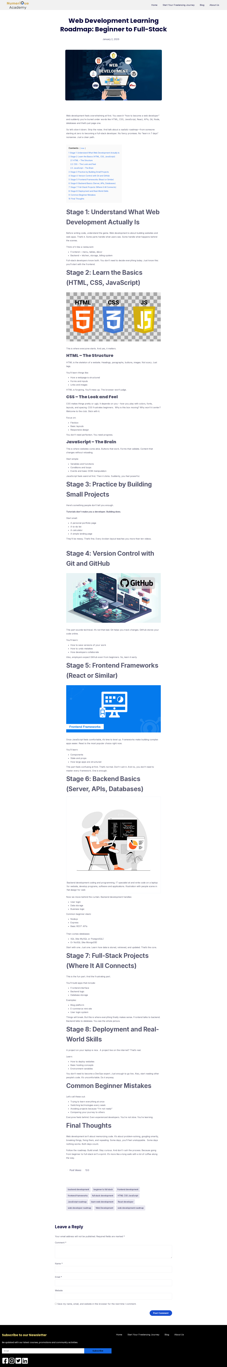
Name (59, 1263)
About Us (214, 5)
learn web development (102, 1201)
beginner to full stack (103, 1189)
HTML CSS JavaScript (128, 1195)
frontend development (127, 1189)
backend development (78, 1189)
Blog (202, 5)
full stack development (102, 1195)
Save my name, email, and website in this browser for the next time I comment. (96, 1304)
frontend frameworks (78, 1195)
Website (59, 1290)
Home (154, 5)
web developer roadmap (79, 1208)
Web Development (104, 1208)
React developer (125, 1201)
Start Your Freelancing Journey (179, 5)
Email (58, 1277)
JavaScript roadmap (77, 1201)
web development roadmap (131, 1208)
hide (82, 148)
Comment (60, 1242)
